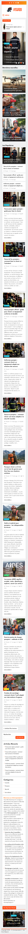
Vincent (6, 171)
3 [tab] (21, 63)
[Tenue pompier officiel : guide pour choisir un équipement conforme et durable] (14, 300)
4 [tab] (23, 63)
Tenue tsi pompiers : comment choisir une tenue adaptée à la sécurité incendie (14, 416)
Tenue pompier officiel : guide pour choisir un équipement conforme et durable (13, 177)
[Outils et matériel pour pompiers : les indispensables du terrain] (14, 512)
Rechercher (7, 734)
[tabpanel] (14, 48)
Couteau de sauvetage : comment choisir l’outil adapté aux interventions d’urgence (13, 90)
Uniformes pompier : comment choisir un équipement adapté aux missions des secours (13, 186)
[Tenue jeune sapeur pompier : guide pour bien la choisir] (14, 199)
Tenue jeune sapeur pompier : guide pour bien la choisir (14, 210)
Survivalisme (7, 463)
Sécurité (6, 689)
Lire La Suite (7, 237)
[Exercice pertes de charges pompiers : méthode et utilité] (14, 626)
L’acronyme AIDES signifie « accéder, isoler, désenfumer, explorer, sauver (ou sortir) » (13, 581)
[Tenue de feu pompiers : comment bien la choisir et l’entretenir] (14, 249)
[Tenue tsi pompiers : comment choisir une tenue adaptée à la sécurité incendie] (14, 405)
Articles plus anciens (11, 728)
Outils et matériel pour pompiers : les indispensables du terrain (13, 525)
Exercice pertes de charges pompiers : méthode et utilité (13, 114)
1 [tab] (16, 63)
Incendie (7, 43)
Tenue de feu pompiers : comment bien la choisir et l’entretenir (12, 261)
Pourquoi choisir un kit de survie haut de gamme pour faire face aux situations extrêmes (13, 470)
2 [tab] (19, 63)
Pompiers (7, 157)
